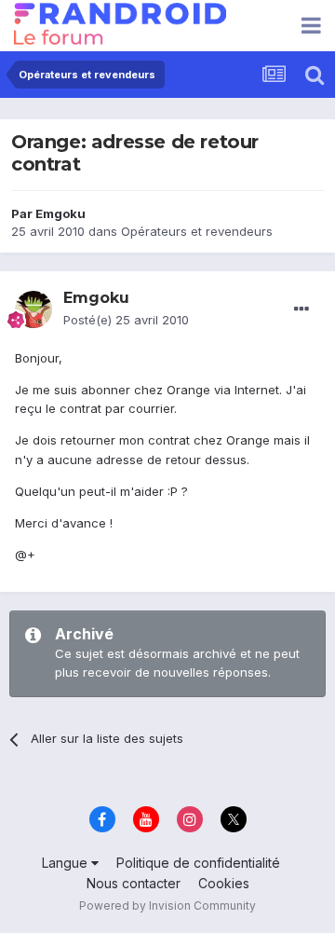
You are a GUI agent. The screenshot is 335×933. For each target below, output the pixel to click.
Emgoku (60, 213)
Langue (66, 863)
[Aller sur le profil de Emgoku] (33, 309)
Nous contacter (134, 883)
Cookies (223, 883)
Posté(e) (126, 319)
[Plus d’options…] (301, 309)
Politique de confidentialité (198, 863)
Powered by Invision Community (167, 905)
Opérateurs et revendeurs (197, 231)
